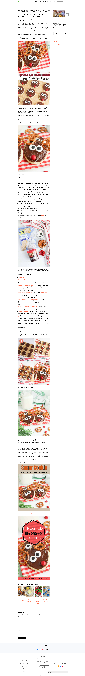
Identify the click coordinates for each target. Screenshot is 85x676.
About (24, 665)
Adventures (48, 1)
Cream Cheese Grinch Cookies (26, 316)
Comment (20, 616)
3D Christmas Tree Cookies (25, 292)
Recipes (42, 1)
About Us (30, 1)
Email (19, 634)
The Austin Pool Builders (42, 667)
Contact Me (56, 43)
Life (53, 1)
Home (54, 39)
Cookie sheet (21, 277)
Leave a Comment (22, 7)
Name (19, 630)
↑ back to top (42, 656)
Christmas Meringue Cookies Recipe (27, 285)
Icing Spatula (21, 279)
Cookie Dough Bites (23, 311)
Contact (36, 1)
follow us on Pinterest (35, 513)
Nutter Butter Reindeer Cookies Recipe (28, 299)
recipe (42, 215)
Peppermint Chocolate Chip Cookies (27, 306)
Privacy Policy (24, 663)
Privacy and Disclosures (58, 44)
